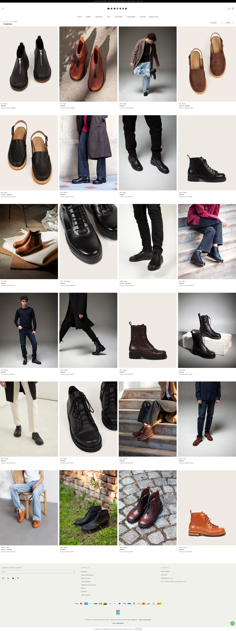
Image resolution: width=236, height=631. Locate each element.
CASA (108, 17)
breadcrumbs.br (8, 21)
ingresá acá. (134, 619)
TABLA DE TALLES (153, 17)
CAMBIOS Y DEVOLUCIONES (88, 585)
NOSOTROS (143, 17)
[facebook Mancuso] (8, 578)
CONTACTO (84, 591)
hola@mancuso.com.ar (167, 578)
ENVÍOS (83, 588)
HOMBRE (88, 17)
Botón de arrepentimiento (145, 619)
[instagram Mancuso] (3, 578)
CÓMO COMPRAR (85, 581)
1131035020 (164, 575)
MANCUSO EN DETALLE (87, 575)
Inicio (2, 21)
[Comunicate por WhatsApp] (232, 623)
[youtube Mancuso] (13, 578)
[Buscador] (3, 9)
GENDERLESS (99, 17)
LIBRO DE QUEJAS (86, 595)
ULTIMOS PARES (131, 17)
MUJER (79, 17)
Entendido (138, 629)
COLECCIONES (119, 17)
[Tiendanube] (118, 623)
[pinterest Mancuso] (18, 578)
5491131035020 (165, 571)
